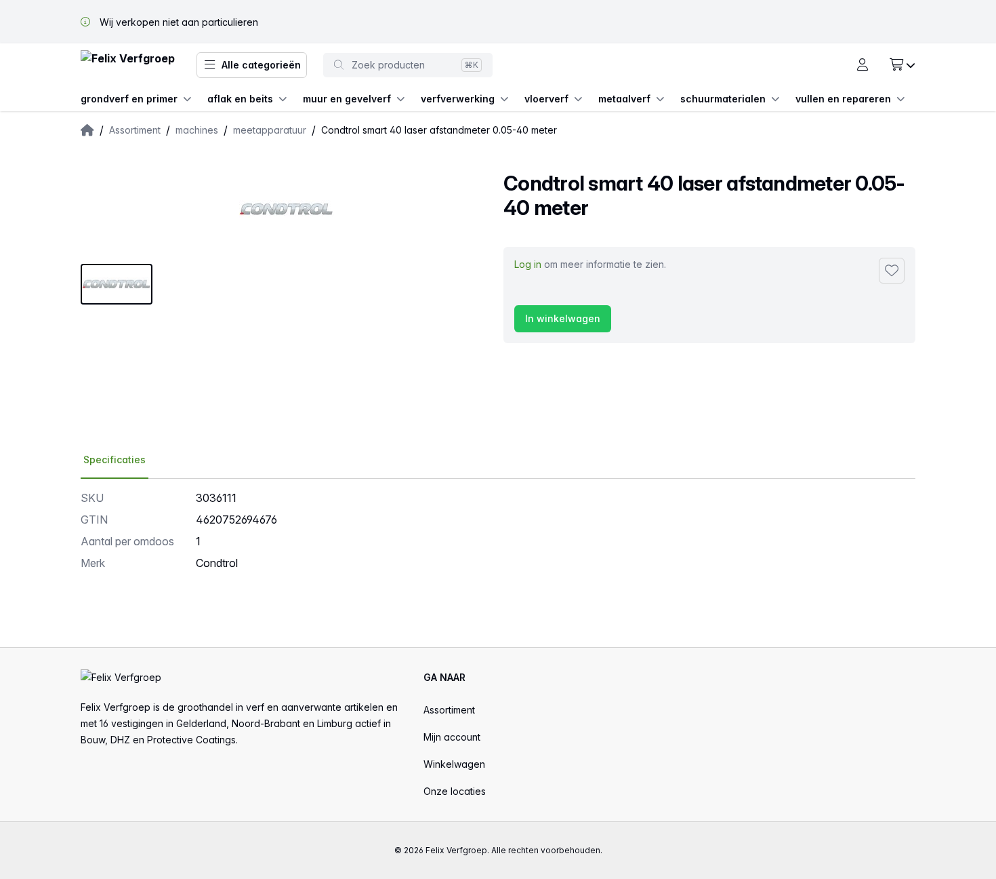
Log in (527, 264)
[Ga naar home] (128, 65)
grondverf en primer (129, 98)
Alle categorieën (261, 65)
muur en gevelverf (347, 98)
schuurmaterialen (723, 98)
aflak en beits (240, 98)
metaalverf (624, 98)
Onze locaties (454, 791)
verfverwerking (458, 98)
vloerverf (546, 98)
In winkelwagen (562, 318)
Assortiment (449, 710)
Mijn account (451, 737)
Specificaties (114, 459)
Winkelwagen (454, 764)
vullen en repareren (843, 98)
